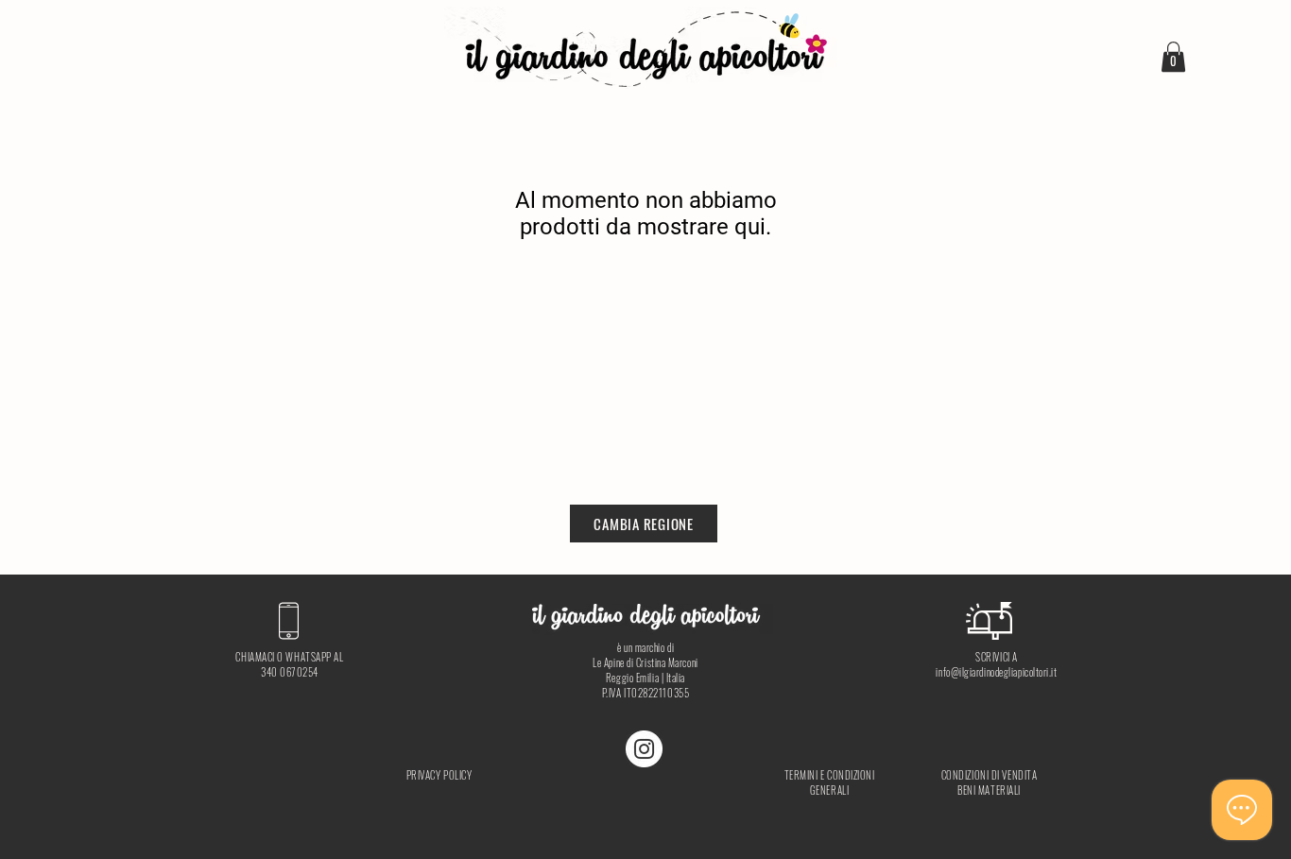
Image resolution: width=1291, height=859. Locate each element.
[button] (1173, 57)
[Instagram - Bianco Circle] (644, 748)
